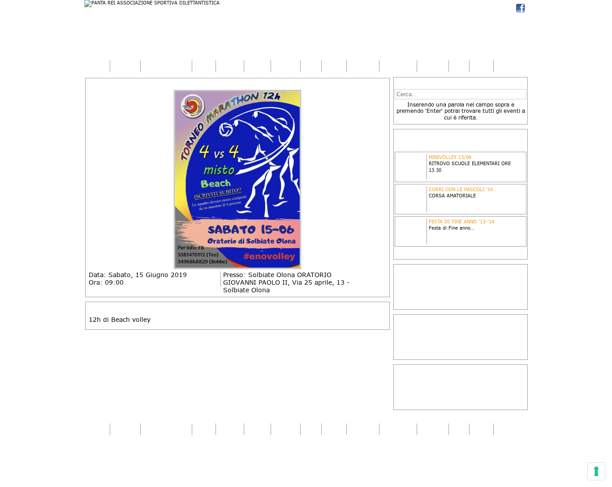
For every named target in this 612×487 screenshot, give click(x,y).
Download (398, 66)
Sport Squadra (166, 66)
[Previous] (93, 179)
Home (97, 66)
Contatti (432, 66)
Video (334, 66)
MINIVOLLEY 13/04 (450, 157)
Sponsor (363, 66)
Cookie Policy (144, 462)
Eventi (257, 66)
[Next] (382, 179)
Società (125, 66)
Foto (311, 66)
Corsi (203, 66)
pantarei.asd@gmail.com (137, 457)
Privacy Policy (108, 462)
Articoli (285, 66)
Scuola (230, 66)
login (481, 66)
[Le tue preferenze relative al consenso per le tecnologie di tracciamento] (596, 471)
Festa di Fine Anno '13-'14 (461, 221)
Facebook (520, 8)
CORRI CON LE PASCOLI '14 (461, 189)
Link (459, 66)
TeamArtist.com (503, 451)
